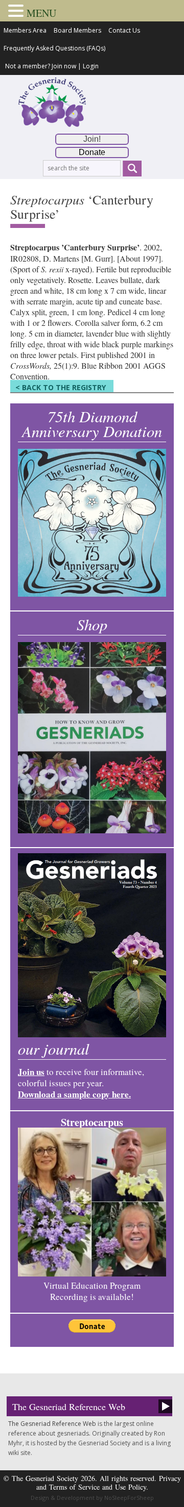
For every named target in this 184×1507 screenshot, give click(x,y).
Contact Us (124, 30)
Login (91, 66)
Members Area (25, 30)
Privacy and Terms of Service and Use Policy (108, 1482)
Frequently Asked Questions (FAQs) (54, 48)
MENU (41, 13)
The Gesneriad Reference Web (68, 1406)
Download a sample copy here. (74, 1094)
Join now (64, 66)
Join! (92, 139)
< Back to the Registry (60, 387)
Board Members (77, 30)
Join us (31, 1071)
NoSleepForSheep (129, 1497)
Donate (92, 152)
